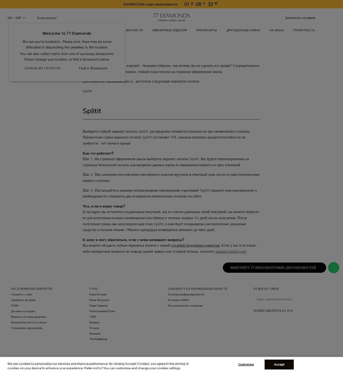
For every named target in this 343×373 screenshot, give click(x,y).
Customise (246, 364)
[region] (171, 365)
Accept (279, 364)
